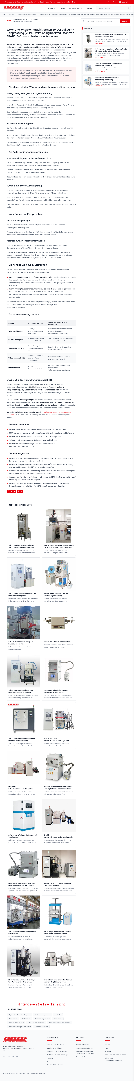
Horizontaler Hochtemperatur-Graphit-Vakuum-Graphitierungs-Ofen (58, 981)
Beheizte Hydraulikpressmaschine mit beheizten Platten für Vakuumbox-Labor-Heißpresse (21, 884)
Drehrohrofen (26, 1019)
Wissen (63, 8)
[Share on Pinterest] (18, 491)
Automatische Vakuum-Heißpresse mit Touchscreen (22, 836)
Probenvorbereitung (83, 1045)
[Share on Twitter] (14, 491)
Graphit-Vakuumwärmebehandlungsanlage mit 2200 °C (58, 836)
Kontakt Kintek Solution (55, 1065)
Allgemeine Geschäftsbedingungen (113, 1059)
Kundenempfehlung (54, 1048)
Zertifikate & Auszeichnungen (57, 1055)
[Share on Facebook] (8, 491)
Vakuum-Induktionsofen (36, 1023)
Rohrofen (58, 1015)
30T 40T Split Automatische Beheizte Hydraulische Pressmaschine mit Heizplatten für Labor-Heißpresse (57, 933)
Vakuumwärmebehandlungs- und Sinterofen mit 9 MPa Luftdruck (20, 691)
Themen (108, 1051)
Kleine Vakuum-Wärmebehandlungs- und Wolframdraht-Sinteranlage (22, 981)
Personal (50, 1058)
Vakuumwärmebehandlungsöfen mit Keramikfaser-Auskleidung (21, 739)
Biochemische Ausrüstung (85, 1057)
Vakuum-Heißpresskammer (27, 14)
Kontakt (89, 8)
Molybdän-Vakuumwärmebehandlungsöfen (20, 788)
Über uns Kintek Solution (55, 1045)
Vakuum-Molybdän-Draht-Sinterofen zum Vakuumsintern (57, 884)
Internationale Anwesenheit (57, 1051)
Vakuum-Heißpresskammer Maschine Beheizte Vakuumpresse (35, 436)
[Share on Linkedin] (11, 491)
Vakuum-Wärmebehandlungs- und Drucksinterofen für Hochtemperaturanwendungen (21, 643)
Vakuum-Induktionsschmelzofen (59, 1023)
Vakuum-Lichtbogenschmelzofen (20, 1027)
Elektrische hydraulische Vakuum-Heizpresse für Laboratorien (56, 691)
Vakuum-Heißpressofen (43, 1015)
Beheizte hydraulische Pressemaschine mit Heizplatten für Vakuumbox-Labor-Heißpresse (58, 788)
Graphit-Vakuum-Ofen (16, 1023)
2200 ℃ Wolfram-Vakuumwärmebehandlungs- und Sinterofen (56, 739)
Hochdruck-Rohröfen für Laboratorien (58, 642)
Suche (124, 21)
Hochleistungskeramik (42, 1019)
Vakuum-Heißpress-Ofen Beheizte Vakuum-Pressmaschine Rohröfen (37, 429)
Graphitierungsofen (42, 1027)
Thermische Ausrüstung (84, 1048)
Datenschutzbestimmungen (115, 1055)
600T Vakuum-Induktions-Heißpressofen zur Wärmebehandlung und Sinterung (41, 433)
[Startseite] (4, 14)
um (109, 2)
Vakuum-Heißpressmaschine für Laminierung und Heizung (33, 440)
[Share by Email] (21, 491)
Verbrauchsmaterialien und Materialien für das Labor (86, 1052)
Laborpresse (58, 1019)
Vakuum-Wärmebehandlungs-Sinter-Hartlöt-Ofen (22, 933)
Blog (114, 2)
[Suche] (129, 8)
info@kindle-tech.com (16, 1046)
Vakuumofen (13, 1019)
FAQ (106, 1048)
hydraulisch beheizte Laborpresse (20, 1015)
